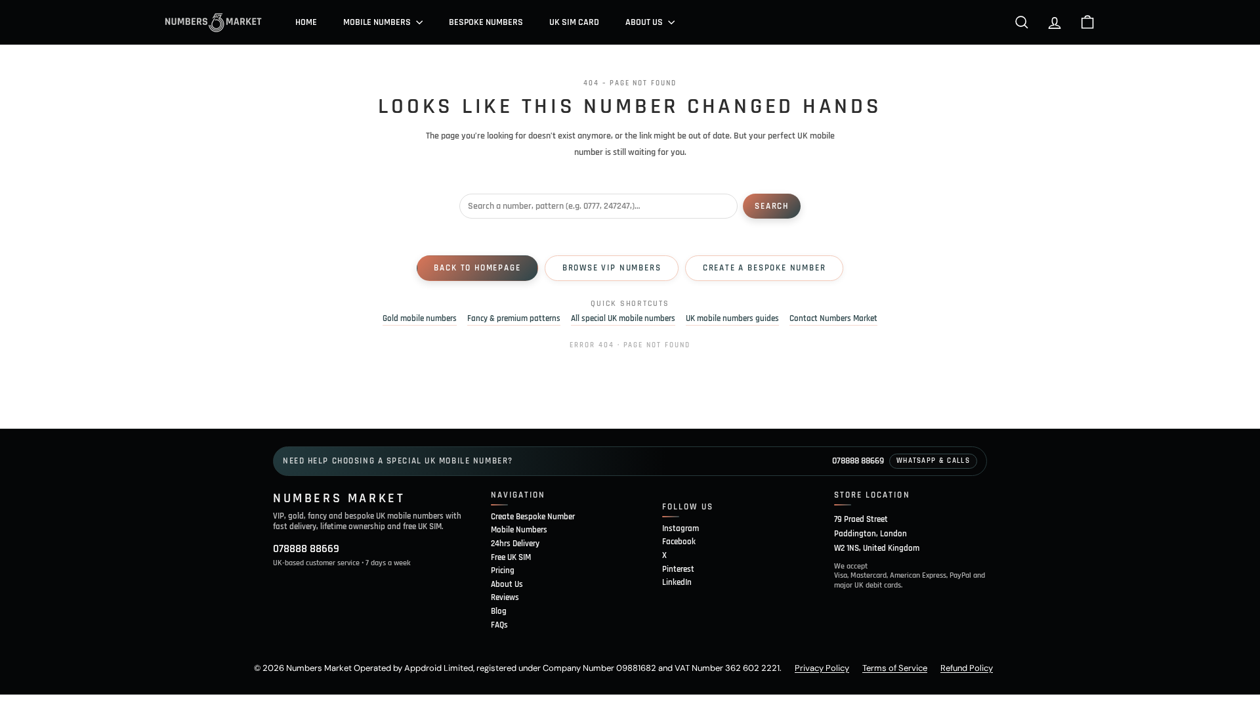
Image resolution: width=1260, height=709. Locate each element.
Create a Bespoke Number (764, 268)
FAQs (499, 625)
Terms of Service (894, 668)
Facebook (679, 541)
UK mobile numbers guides (732, 319)
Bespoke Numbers (486, 22)
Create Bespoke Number (533, 516)
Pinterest (678, 569)
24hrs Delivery (515, 543)
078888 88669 (858, 461)
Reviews (505, 597)
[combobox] (598, 206)
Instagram (680, 528)
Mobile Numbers (378, 22)
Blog (499, 611)
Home (306, 22)
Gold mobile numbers (420, 319)
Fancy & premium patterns (513, 319)
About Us (645, 22)
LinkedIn (677, 582)
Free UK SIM (511, 557)
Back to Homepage (477, 268)
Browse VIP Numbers (612, 268)
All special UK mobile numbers (623, 319)
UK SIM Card (574, 22)
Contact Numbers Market (833, 319)
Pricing (502, 570)
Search (772, 206)
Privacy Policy (822, 668)
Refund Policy (966, 668)
